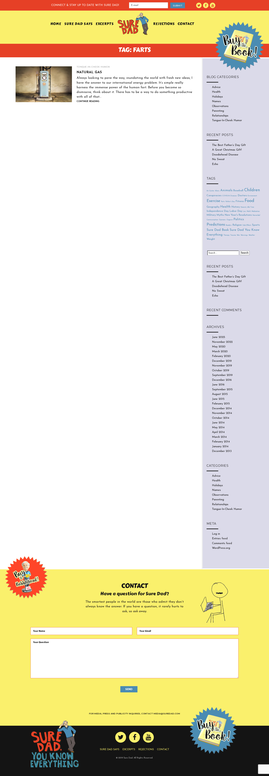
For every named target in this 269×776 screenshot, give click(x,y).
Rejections (164, 23)
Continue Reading (88, 101)
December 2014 (222, 408)
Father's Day (230, 201)
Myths (220, 215)
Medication (256, 211)
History (235, 207)
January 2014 (220, 446)
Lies (244, 211)
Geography (213, 207)
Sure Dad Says (78, 23)
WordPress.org (221, 548)
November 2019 (222, 365)
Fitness (240, 201)
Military (211, 215)
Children (252, 190)
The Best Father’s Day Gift (229, 145)
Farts (223, 201)
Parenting (218, 111)
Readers (229, 225)
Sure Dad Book (218, 230)
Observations (220, 106)
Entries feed (220, 538)
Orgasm (230, 220)
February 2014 (221, 441)
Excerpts (105, 23)
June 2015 (218, 399)
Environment (252, 196)
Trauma (233, 235)
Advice (216, 87)
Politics (239, 219)
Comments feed (222, 543)
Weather (252, 235)
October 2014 (220, 418)
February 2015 (221, 403)
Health (216, 92)
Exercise (213, 201)
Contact (186, 23)
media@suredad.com (166, 713)
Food (249, 201)
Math (249, 211)
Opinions (222, 220)
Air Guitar (210, 191)
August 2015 (220, 394)
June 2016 (218, 384)
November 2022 (222, 342)
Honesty (243, 207)
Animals (226, 190)
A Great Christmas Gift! (227, 150)
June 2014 (218, 422)
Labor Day (235, 211)
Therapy (226, 235)
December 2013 (222, 451)
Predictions (216, 225)
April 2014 (218, 432)
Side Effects (247, 225)
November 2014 (222, 413)
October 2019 (220, 370)
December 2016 (222, 380)
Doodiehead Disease (225, 154)
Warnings (244, 235)
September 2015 (222, 389)
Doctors (242, 195)
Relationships (220, 115)
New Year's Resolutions (238, 215)
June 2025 (218, 337)
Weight (211, 239)
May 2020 (218, 346)
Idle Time (250, 207)
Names (216, 101)
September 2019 (222, 375)
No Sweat (218, 159)
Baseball (238, 190)
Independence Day (218, 211)
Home (55, 23)
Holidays (217, 96)
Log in (216, 534)
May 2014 (218, 427)
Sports (256, 225)
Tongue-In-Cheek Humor (93, 67)
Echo (215, 164)
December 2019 (222, 361)
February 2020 (221, 356)
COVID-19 (226, 196)
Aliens (217, 191)
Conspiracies (214, 195)
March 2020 (220, 351)
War (238, 235)
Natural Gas (89, 72)
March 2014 (219, 437)
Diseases (233, 196)
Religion (237, 225)
